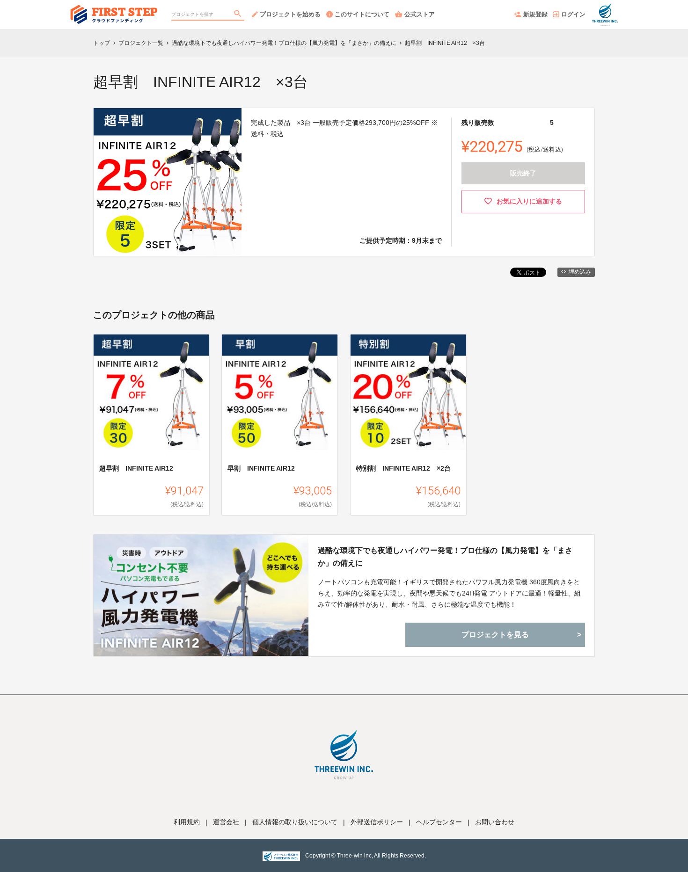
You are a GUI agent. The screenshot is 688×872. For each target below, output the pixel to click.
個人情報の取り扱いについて (294, 822)
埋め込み (580, 272)
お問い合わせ (494, 822)
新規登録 (535, 14)
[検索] (238, 14)
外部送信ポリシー (377, 822)
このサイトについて (362, 14)
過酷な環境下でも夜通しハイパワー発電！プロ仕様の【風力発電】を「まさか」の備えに (445, 556)
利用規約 (187, 822)
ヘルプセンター (439, 822)
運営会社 (226, 822)
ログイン (573, 14)
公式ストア (419, 14)
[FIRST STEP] (113, 9)
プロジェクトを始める (290, 14)
